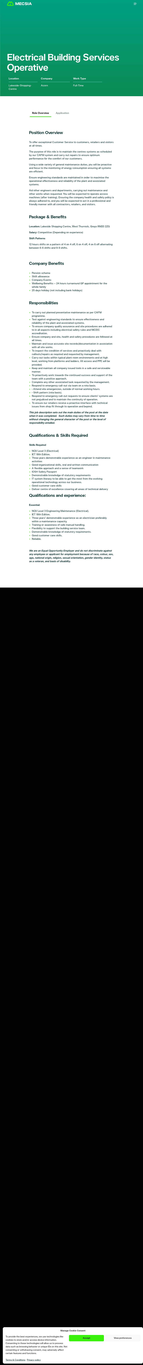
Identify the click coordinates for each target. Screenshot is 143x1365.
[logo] (22, 3)
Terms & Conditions (15, 1359)
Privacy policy (34, 1359)
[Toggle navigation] (135, 4)
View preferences (123, 1338)
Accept (86, 1338)
